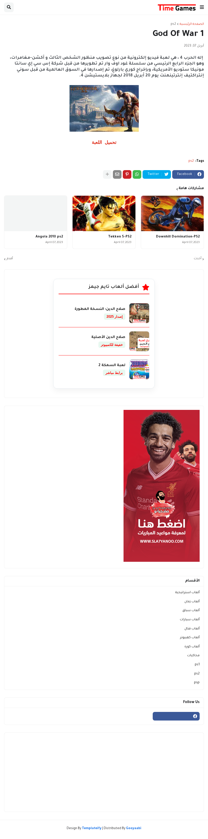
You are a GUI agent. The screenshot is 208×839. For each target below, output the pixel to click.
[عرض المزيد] (107, 174)
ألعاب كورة (192, 647)
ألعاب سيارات (190, 620)
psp (197, 683)
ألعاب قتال (192, 629)
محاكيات (193, 655)
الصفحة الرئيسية (192, 24)
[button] (202, 7)
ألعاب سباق (191, 610)
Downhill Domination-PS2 (178, 237)
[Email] (117, 174)
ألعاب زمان (192, 602)
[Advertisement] (104, 772)
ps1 (197, 665)
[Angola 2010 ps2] (35, 213)
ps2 (173, 24)
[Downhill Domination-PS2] (172, 213)
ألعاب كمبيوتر (190, 638)
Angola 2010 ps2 (49, 237)
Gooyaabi (133, 828)
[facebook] (176, 716)
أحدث (197, 259)
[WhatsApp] (137, 174)
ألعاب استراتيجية (187, 592)
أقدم (10, 259)
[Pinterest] (127, 174)
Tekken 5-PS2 (119, 237)
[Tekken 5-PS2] (104, 213)
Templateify (91, 828)
